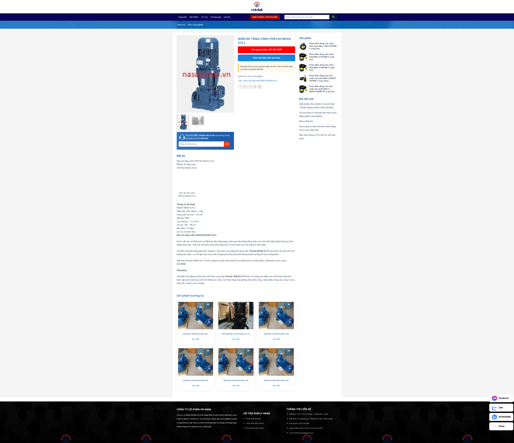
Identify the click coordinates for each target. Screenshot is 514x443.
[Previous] (181, 74)
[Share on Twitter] (245, 87)
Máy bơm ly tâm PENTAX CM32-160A (236, 380)
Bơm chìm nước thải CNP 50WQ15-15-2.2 (236, 334)
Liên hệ (227, 17)
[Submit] (333, 17)
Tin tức (204, 17)
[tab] (181, 155)
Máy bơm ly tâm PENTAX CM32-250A (195, 334)
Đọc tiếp (195, 339)
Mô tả (181, 156)
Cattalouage (215, 17)
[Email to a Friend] (250, 87)
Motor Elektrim (306, 121)
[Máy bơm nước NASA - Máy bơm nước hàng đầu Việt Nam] (257, 6)
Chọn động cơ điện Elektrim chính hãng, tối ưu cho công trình (317, 128)
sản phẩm (194, 17)
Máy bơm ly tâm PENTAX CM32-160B (276, 334)
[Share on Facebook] (240, 87)
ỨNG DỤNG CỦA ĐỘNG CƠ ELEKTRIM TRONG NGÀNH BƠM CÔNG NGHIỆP (317, 106)
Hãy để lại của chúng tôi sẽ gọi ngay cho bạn (208, 136)
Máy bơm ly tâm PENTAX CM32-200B (195, 380)
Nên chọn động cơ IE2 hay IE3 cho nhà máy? (317, 137)
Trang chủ (182, 17)
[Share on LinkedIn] (260, 87)
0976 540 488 (258, 69)
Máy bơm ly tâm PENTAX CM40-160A (276, 380)
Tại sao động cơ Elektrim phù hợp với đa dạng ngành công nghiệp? (318, 114)
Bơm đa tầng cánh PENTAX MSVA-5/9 (260, 81)
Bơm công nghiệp (195, 25)
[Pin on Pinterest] (255, 87)
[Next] (229, 74)
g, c (228, 241)
